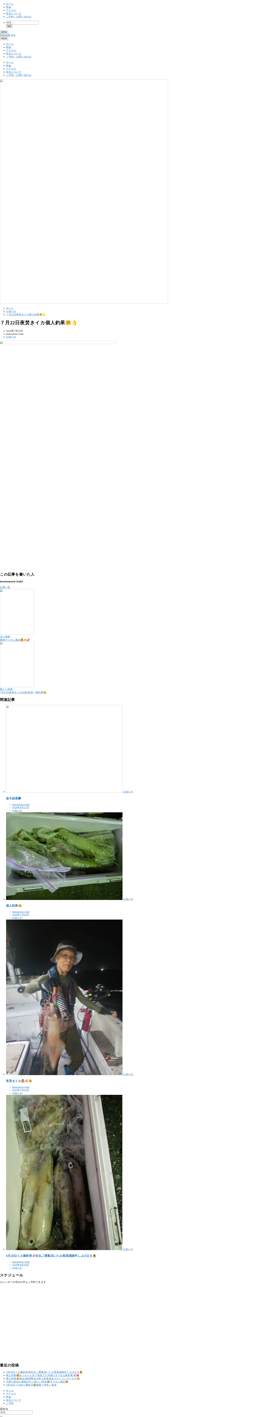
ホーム (10, 4)
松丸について (13, 13)
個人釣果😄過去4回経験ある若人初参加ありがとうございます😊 (43, 1378)
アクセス (11, 10)
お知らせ (11, 337)
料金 (8, 7)
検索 (9, 26)
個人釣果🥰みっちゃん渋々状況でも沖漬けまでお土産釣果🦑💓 (42, 1375)
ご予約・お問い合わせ (19, 16)
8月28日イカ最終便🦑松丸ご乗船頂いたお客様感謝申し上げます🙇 (44, 1372)
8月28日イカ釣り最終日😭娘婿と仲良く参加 (31, 1385)
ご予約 (10, 1403)
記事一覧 (5, 587)
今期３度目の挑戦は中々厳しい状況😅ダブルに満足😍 (37, 1381)
